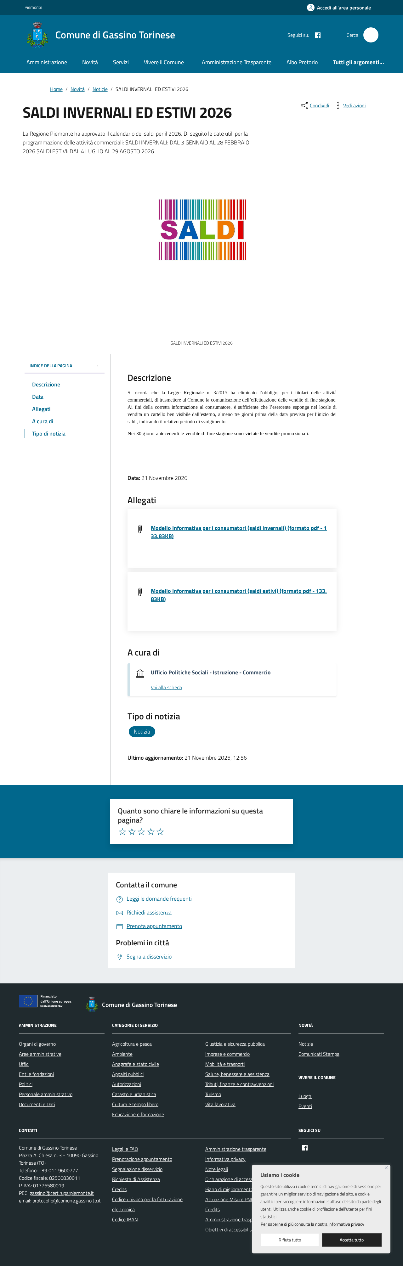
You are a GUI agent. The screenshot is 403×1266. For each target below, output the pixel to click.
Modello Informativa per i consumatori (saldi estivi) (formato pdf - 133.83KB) (239, 595)
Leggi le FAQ (125, 1149)
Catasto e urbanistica (134, 1094)
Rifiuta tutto (290, 1239)
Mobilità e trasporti (225, 1064)
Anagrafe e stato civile (135, 1064)
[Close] (386, 1167)
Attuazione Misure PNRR (231, 1199)
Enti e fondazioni (36, 1074)
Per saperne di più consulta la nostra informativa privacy (312, 1224)
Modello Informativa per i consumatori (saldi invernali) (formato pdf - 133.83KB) (239, 532)
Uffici (24, 1064)
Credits (119, 1189)
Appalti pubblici (128, 1074)
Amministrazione (46, 62)
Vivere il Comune (164, 62)
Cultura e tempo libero (135, 1104)
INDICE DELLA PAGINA (51, 365)
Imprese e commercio (227, 1054)
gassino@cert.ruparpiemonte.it (62, 1193)
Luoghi (305, 1096)
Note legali (216, 1169)
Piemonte (33, 7)
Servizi (121, 62)
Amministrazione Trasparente (236, 62)
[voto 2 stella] (132, 831)
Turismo (213, 1094)
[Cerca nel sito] (370, 34)
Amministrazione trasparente (235, 1149)
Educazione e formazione (138, 1114)
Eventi (305, 1106)
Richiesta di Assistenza (136, 1179)
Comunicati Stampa (318, 1054)
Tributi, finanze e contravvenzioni (239, 1084)
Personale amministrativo (45, 1094)
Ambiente (122, 1054)
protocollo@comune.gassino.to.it (66, 1200)
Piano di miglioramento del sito (237, 1189)
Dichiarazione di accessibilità (234, 1179)
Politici (25, 1084)
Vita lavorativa (220, 1104)
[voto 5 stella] (160, 831)
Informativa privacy (225, 1159)
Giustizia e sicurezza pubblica (235, 1044)
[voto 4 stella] (151, 831)
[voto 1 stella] (122, 831)
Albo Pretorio (302, 62)
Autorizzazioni (126, 1084)
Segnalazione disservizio (137, 1169)
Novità (90, 62)
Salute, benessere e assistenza (237, 1074)
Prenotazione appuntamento (142, 1159)
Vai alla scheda (166, 687)
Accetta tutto (352, 1239)
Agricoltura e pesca (132, 1044)
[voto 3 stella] (141, 831)
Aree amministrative (40, 1054)
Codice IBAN (125, 1219)
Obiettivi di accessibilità (229, 1229)
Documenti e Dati (37, 1104)
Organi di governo (37, 1044)
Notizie (305, 1044)
